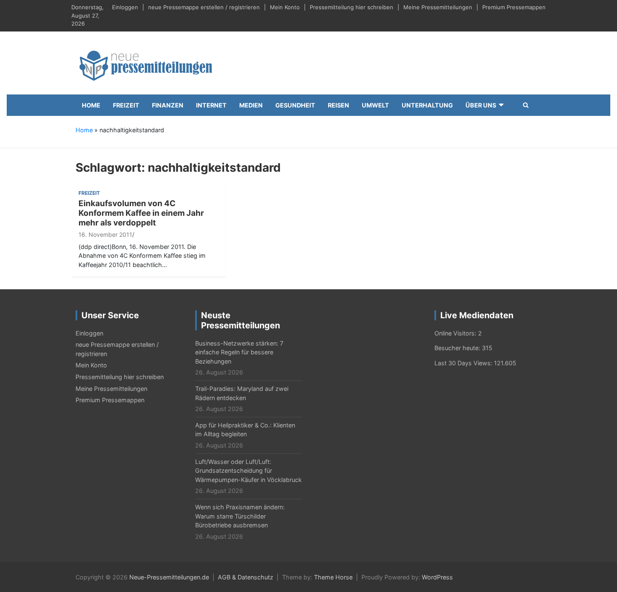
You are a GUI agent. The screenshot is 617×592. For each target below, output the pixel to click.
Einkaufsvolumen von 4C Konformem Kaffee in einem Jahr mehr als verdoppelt (141, 213)
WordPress (437, 577)
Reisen (338, 105)
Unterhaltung (427, 105)
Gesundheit (295, 105)
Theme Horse (333, 577)
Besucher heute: (458, 347)
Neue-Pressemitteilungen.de (169, 577)
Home (91, 105)
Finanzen (167, 105)
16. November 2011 (105, 234)
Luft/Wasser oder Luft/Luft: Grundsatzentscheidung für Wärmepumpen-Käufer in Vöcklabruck (248, 470)
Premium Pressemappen (514, 7)
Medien (251, 105)
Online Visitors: (456, 333)
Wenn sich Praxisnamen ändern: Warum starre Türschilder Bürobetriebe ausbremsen (240, 516)
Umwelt (375, 105)
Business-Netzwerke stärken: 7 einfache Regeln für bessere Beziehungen (239, 352)
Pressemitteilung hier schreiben (351, 7)
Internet (211, 105)
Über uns (480, 105)
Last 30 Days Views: (464, 363)
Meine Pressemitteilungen (437, 7)
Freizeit (126, 105)
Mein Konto (285, 7)
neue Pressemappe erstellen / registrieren (204, 7)
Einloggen (125, 7)
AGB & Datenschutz (245, 577)
